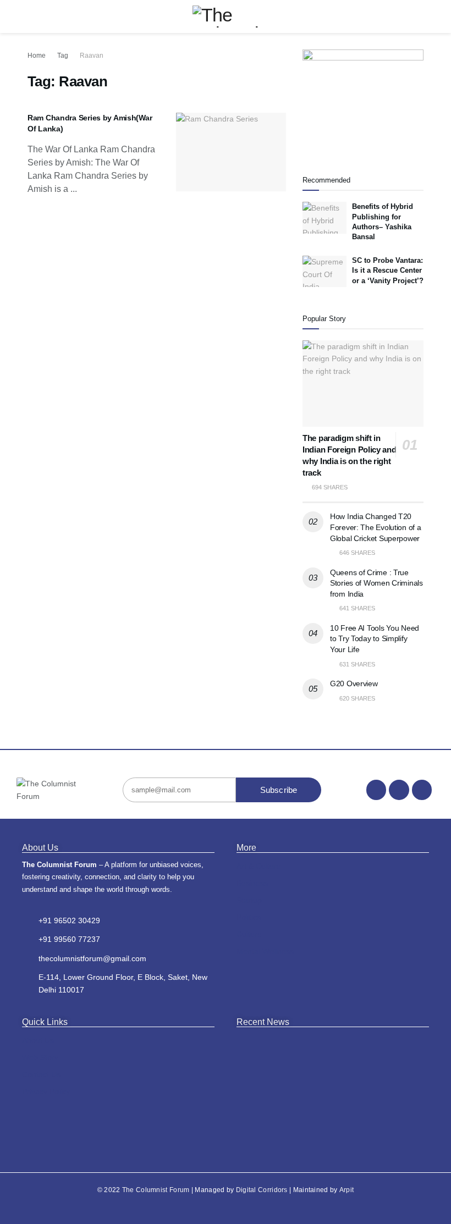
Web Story (40, 1057)
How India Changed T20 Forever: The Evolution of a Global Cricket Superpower (375, 527)
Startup (249, 900)
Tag (62, 55)
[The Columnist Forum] (46, 790)
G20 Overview (354, 683)
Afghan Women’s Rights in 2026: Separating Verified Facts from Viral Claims (335, 1127)
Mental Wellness (265, 951)
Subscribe (279, 790)
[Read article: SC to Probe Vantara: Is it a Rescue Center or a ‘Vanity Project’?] (324, 271)
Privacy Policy (46, 1091)
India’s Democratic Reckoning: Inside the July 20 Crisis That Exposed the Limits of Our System (330, 1059)
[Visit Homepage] (226, 16)
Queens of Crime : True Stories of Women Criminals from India (376, 583)
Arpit (346, 1190)
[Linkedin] (422, 790)
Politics (249, 917)
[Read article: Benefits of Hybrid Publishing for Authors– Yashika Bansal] (324, 217)
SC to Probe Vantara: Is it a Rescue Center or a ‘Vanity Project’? (388, 270)
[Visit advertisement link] (363, 99)
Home (37, 55)
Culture (249, 934)
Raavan (91, 55)
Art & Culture (259, 866)
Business (252, 883)
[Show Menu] (32, 16)
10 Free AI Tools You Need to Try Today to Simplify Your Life (374, 639)
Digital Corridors (262, 1190)
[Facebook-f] (376, 790)
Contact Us (41, 1074)
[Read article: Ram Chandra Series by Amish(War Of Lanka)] (231, 152)
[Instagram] (399, 790)
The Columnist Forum (156, 1190)
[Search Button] (419, 16)
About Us (38, 1040)
